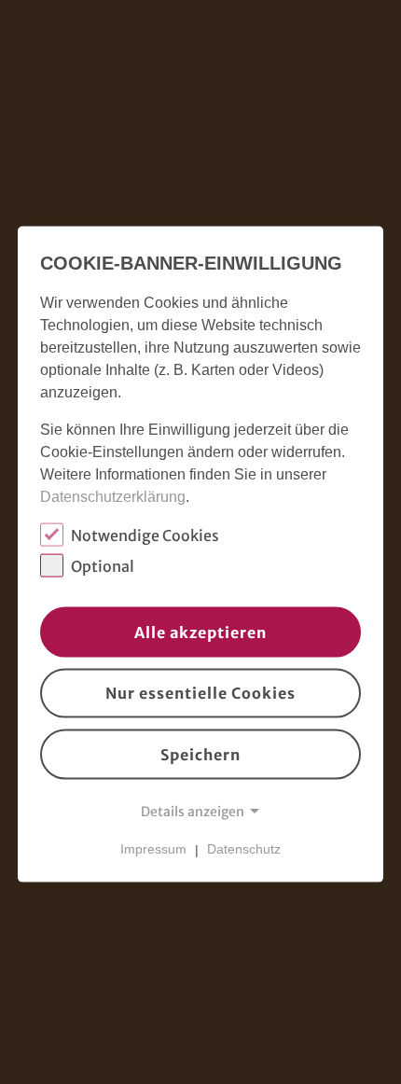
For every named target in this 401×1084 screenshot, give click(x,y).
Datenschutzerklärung (113, 497)
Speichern (200, 754)
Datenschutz (244, 848)
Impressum (153, 848)
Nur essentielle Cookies (200, 693)
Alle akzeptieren (200, 631)
